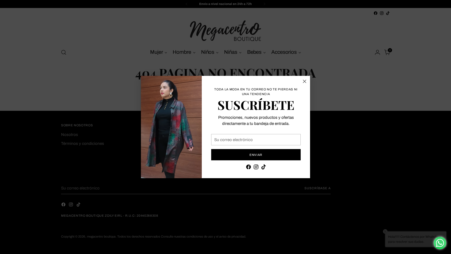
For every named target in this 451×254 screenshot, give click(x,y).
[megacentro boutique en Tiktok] (263, 168)
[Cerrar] (304, 81)
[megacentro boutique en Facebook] (248, 168)
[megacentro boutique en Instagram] (256, 168)
